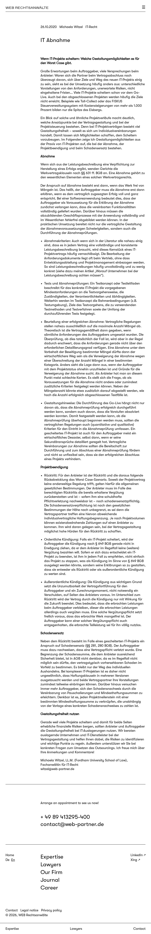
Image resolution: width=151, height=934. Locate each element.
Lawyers (76, 929)
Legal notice (29, 910)
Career (49, 887)
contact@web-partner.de (72, 824)
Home (10, 855)
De (7, 860)
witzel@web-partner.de (57, 769)
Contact (139, 929)
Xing (134, 860)
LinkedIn (137, 855)
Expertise (12, 929)
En (13, 860)
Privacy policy (51, 910)
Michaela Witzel (52, 760)
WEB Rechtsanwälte (27, 8)
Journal (50, 880)
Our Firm (51, 872)
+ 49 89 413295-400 (65, 817)
